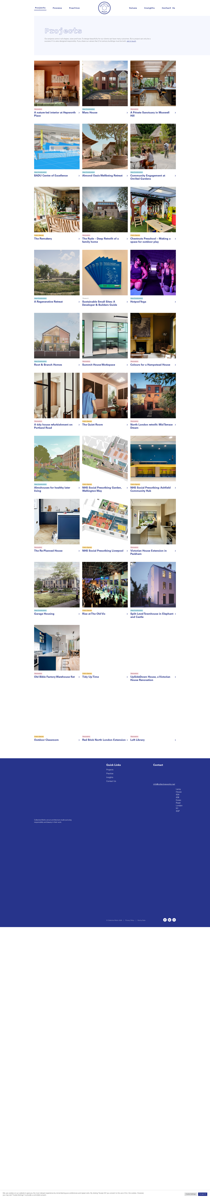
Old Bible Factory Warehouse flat (54, 677)
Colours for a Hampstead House (150, 365)
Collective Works (104, 8)
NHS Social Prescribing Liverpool (102, 551)
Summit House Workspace (98, 365)
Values (133, 8)
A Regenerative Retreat (48, 302)
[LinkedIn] (169, 891)
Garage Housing (44, 614)
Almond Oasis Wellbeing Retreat (102, 176)
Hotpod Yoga (138, 302)
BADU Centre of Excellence (51, 176)
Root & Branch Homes (48, 365)
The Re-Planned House (48, 551)
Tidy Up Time (90, 677)
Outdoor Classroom (46, 740)
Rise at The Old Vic (93, 614)
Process (57, 8)
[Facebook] (165, 891)
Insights (149, 8)
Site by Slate (141, 891)
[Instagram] (174, 891)
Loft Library (137, 740)
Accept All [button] (202, 1194)
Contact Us (168, 8)
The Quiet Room (92, 425)
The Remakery (43, 239)
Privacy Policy (129, 891)
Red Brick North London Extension (104, 740)
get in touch (131, 41)
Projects (40, 7)
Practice (74, 8)
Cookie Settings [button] (191, 1194)
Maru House (89, 113)
